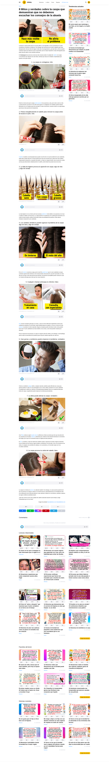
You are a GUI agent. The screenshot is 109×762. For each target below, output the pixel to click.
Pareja (20, 633)
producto (21, 327)
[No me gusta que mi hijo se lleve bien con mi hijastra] (29, 709)
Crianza (70, 29)
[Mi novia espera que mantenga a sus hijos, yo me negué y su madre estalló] (79, 15)
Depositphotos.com (51, 502)
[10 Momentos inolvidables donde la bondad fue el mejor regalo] (29, 733)
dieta (22, 435)
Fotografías (21, 554)
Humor (20, 579)
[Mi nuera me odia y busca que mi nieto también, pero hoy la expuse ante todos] (29, 655)
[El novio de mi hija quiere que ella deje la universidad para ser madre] (79, 733)
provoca (32, 489)
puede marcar (34, 435)
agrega (29, 386)
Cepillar (20, 156)
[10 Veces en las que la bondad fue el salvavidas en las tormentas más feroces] (79, 709)
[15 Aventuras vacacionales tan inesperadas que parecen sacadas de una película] (79, 679)
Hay (20, 323)
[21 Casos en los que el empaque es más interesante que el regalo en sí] (29, 541)
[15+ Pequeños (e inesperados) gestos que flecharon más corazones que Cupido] (54, 679)
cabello (55, 55)
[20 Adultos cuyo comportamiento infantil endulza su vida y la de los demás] (79, 541)
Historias (70, 53)
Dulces (33, 436)
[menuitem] (41, 2)
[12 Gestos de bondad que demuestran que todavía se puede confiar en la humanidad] (79, 38)
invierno (24, 272)
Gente (70, 77)
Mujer (20, 6)
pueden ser (44, 214)
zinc (21, 441)
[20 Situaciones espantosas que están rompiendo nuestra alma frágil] (29, 565)
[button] (26, 506)
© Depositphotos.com (22, 90)
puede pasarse (38, 103)
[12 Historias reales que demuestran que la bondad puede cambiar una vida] (54, 655)
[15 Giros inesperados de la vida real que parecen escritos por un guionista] (79, 86)
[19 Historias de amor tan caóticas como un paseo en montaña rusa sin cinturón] (29, 618)
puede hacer (45, 272)
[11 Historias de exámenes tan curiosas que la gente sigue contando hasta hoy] (79, 62)
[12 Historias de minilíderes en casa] (79, 618)
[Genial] (27, 2)
